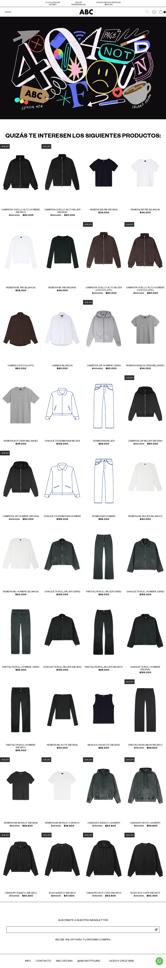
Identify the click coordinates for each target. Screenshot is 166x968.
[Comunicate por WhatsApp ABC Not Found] (159, 961)
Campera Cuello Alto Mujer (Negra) (62, 211)
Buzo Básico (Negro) (62, 893)
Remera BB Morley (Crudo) (62, 823)
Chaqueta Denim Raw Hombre (62, 516)
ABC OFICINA (64, 961)
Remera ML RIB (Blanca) (21, 288)
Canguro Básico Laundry (103, 823)
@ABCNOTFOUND (88, 961)
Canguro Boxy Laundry (145, 823)
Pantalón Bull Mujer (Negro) (104, 667)
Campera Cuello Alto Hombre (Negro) (20, 211)
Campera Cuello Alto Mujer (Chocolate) (104, 289)
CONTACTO (43, 961)
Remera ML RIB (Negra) (62, 288)
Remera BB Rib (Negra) (104, 210)
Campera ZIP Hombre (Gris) (104, 366)
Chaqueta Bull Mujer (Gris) (62, 592)
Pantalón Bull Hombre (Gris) (20, 667)
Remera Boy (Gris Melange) (21, 441)
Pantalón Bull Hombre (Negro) (21, 746)
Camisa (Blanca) (62, 366)
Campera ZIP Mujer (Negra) (145, 441)
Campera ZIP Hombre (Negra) (21, 516)
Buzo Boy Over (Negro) (145, 893)
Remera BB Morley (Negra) (21, 823)
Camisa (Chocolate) (21, 366)
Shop (8, 12)
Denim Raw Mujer (104, 441)
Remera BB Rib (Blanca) (145, 210)
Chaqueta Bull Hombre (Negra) (145, 668)
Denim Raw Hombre (104, 516)
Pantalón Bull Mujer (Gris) (103, 592)
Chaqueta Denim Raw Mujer (62, 441)
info (28, 961)
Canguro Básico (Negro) (21, 893)
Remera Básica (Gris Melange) (145, 366)
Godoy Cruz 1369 (121, 961)
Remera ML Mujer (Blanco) (145, 516)
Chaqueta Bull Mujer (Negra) (62, 667)
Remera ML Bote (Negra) (62, 745)
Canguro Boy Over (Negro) (103, 893)
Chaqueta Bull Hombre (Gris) (145, 592)
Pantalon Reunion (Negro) (145, 745)
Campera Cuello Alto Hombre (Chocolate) (145, 289)
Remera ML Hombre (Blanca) (21, 592)
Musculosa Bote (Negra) (104, 745)
